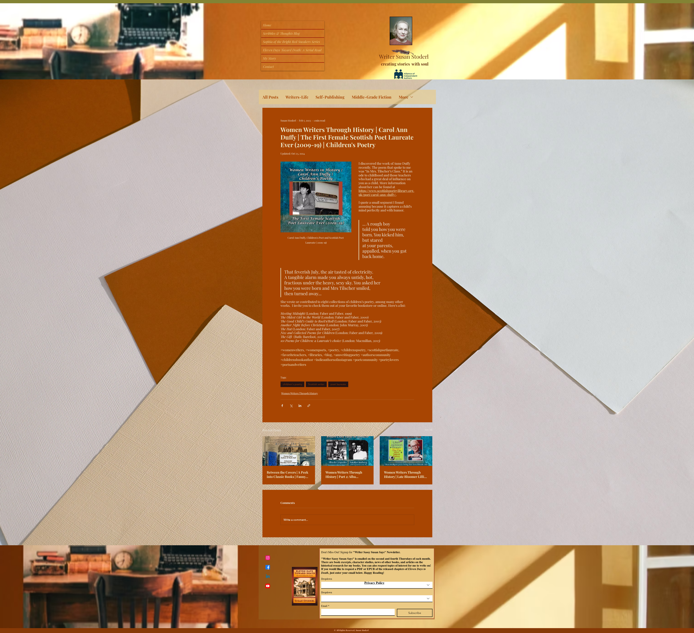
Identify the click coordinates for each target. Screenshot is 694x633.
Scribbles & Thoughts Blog (281, 33)
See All (428, 429)
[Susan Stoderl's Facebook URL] (267, 567)
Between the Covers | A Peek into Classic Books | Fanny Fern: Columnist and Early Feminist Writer (287, 474)
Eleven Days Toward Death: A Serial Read (292, 50)
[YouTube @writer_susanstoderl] (267, 586)
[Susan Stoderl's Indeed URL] (267, 576)
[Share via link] (308, 405)
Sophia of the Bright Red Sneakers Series (291, 42)
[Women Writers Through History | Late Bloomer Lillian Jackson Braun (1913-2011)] (406, 451)
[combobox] (376, 585)
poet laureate (338, 384)
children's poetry (292, 384)
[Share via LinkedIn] (300, 405)
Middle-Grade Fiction (371, 97)
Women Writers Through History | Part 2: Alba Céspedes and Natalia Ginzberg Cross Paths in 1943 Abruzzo (347, 474)
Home (267, 25)
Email (325, 605)
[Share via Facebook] (282, 405)
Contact (268, 66)
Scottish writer (316, 384)
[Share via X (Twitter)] (291, 405)
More (403, 97)
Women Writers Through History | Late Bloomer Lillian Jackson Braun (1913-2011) (406, 474)
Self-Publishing (330, 97)
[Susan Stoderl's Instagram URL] (267, 558)
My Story (269, 58)
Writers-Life (297, 97)
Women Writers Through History (299, 393)
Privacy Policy (374, 583)
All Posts (270, 97)
